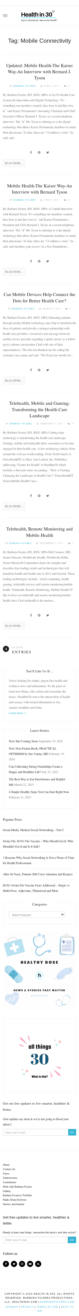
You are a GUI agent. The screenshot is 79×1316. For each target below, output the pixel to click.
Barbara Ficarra (24, 85)
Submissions (10, 1177)
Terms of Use (47, 1307)
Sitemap (11, 1307)
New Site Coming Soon (23, 741)
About (6, 1164)
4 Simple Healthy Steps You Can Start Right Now (39, 792)
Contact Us (9, 1169)
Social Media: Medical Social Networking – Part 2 (33, 830)
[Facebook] (6, 1264)
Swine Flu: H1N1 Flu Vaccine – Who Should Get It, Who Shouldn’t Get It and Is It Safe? (38, 843)
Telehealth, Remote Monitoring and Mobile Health (39, 532)
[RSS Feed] (38, 1264)
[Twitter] (14, 1264)
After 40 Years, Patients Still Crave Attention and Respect (37, 874)
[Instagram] (22, 1264)
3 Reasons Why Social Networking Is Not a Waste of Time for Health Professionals (38, 860)
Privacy (27, 1307)
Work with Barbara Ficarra (17, 1186)
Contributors (9, 1182)
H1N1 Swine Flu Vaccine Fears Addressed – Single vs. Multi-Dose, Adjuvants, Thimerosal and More (36, 888)
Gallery (7, 1191)
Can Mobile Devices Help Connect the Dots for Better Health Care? (39, 297)
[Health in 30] (39, 14)
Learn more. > (17, 713)
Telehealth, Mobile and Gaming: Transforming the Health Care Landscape (39, 409)
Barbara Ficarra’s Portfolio (17, 1195)
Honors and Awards (13, 1204)
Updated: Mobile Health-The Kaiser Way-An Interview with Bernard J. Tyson (39, 71)
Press (6, 1173)
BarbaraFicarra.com (57, 1302)
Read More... (14, 163)
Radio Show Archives (14, 1199)
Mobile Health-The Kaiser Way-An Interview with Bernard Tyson (39, 189)
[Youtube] (30, 1264)
